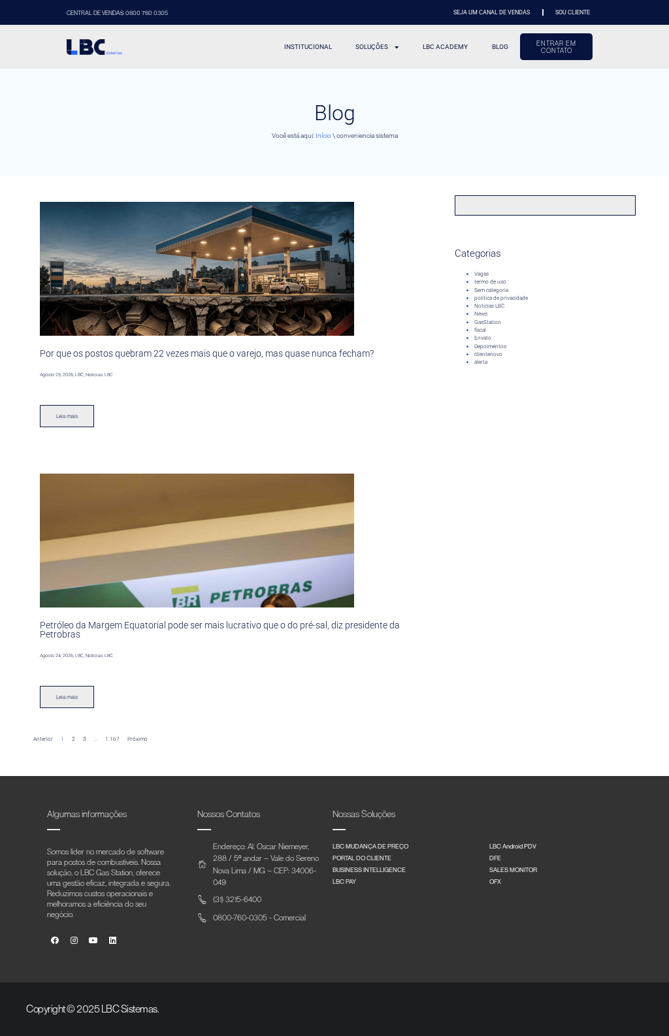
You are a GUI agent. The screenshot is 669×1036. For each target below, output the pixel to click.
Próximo (137, 739)
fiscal (480, 330)
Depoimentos (490, 346)
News (480, 313)
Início (323, 135)
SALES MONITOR (513, 869)
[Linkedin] (113, 941)
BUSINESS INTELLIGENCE (369, 869)
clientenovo (488, 354)
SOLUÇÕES (371, 46)
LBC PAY (344, 881)
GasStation (487, 322)
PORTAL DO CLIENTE (362, 858)
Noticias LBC (489, 305)
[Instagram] (74, 941)
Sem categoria (491, 290)
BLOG (500, 46)
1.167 (112, 739)
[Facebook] (55, 941)
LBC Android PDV (512, 846)
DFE (495, 858)
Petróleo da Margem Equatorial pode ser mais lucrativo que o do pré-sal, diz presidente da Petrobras (220, 629)
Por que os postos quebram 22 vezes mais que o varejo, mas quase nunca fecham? (207, 353)
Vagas (481, 273)
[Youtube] (94, 941)
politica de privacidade (501, 298)
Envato (482, 337)
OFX (495, 881)
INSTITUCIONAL (308, 46)
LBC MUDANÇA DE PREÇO (370, 846)
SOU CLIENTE (572, 12)
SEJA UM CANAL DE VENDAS (491, 12)
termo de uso (490, 281)
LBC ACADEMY (445, 46)
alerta (480, 362)
